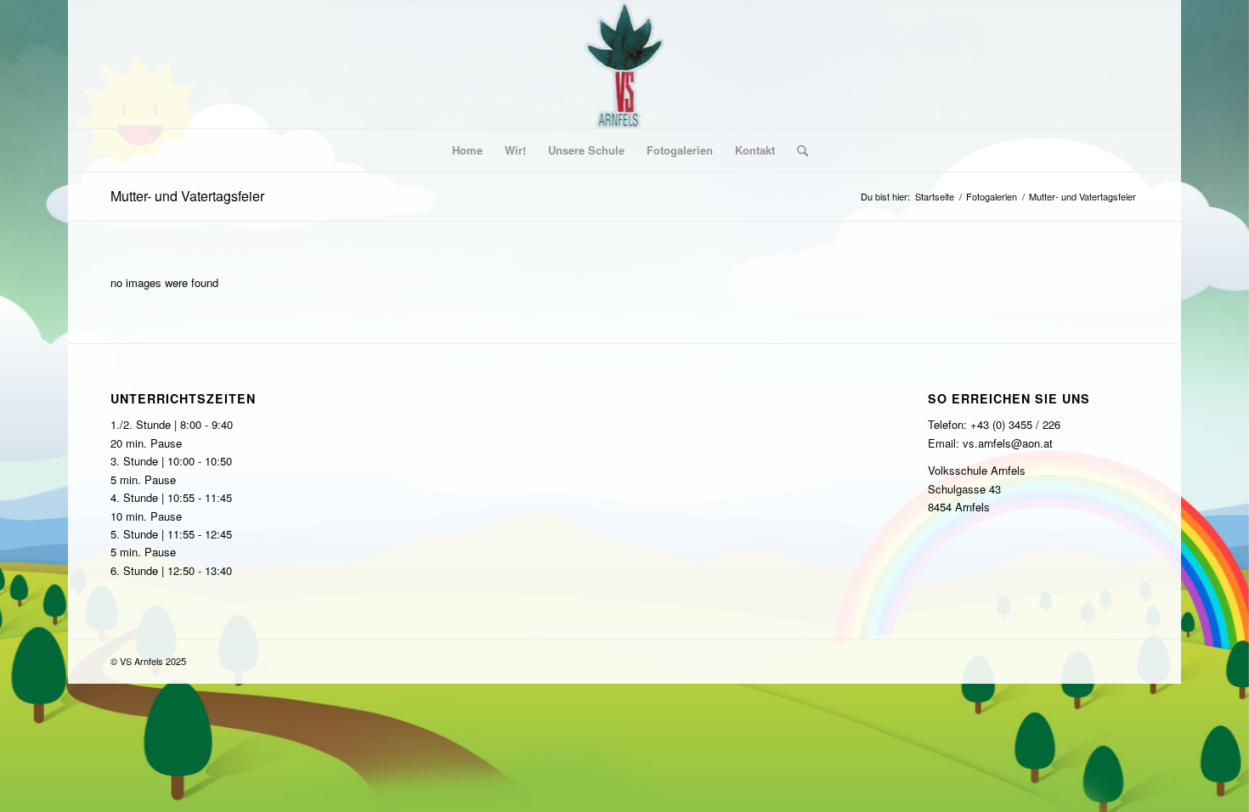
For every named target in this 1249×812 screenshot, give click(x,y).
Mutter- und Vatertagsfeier (187, 196)
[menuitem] (467, 150)
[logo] (625, 64)
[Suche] (797, 150)
